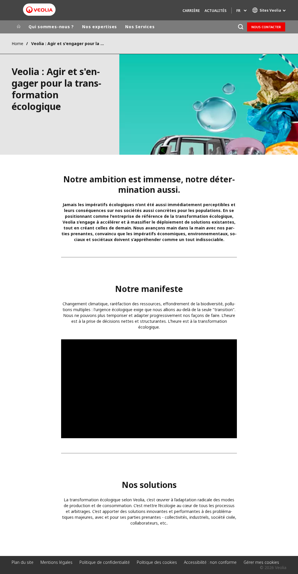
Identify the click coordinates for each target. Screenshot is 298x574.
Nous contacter (266, 27)
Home (17, 43)
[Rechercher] (240, 26)
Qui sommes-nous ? (51, 26)
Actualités (215, 10)
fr (238, 10)
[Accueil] (18, 26)
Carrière (191, 10)
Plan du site (22, 562)
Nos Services (140, 26)
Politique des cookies (157, 562)
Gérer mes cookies (261, 562)
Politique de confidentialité (104, 562)
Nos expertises (99, 26)
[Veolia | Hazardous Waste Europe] (39, 9)
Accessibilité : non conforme (210, 562)
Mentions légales (56, 562)
